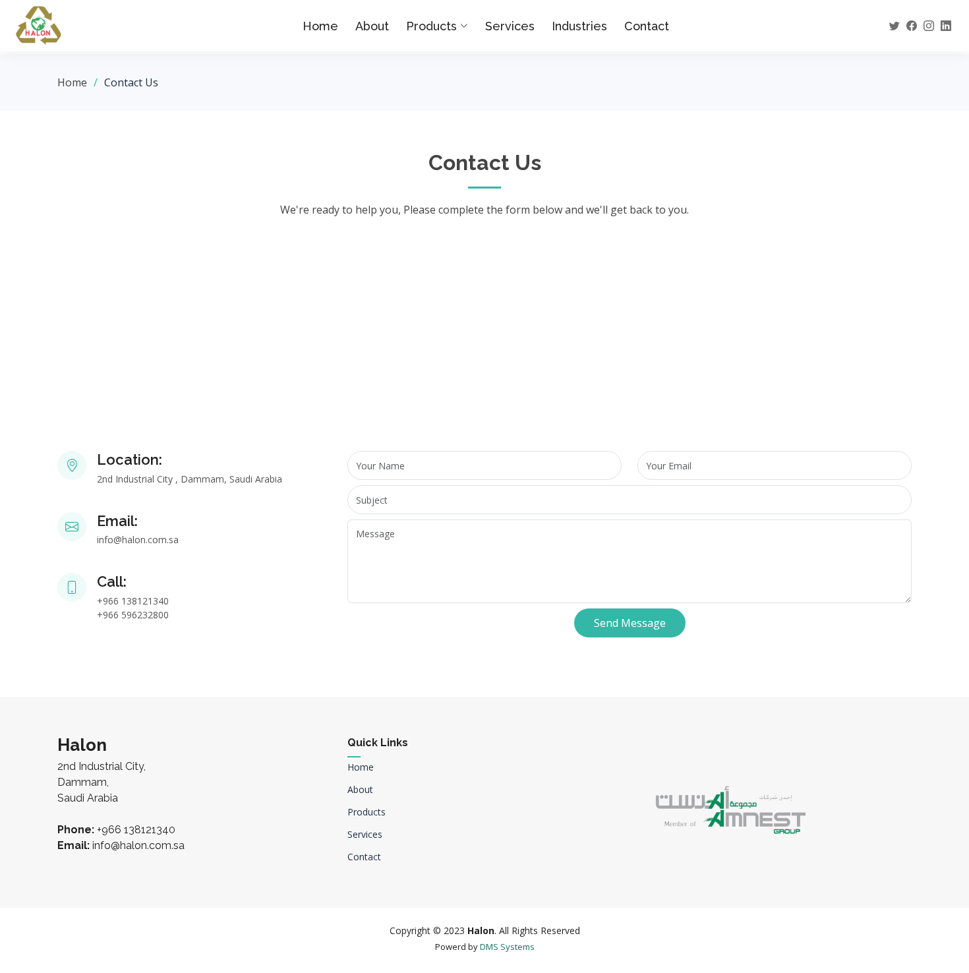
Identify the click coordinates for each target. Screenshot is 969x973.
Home (320, 26)
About (372, 26)
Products (366, 812)
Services (510, 26)
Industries (579, 26)
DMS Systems (507, 947)
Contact (646, 26)
